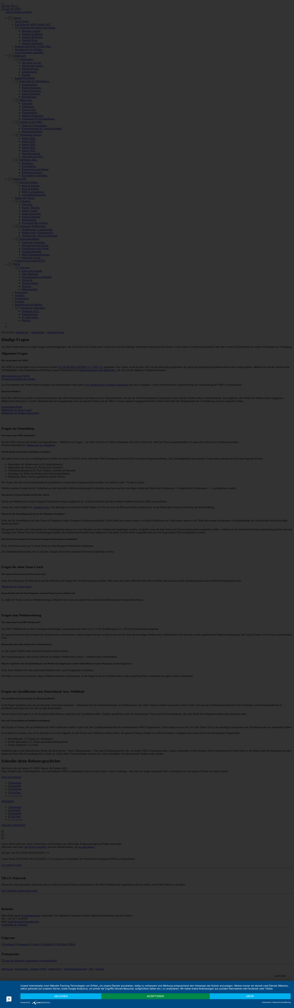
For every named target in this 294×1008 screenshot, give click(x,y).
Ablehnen (61, 996)
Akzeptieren (155, 996)
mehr (250, 996)
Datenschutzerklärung (282, 1002)
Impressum (266, 1002)
